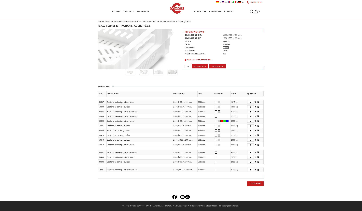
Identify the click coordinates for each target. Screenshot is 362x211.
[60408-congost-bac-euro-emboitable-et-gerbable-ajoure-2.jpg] (158, 72)
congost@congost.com (229, 206)
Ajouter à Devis (200, 66)
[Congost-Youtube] (187, 196)
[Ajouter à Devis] (255, 102)
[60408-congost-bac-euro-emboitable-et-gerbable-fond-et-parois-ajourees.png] (130, 72)
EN (225, 2)
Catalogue (215, 11)
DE (242, 2)
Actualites (200, 11)
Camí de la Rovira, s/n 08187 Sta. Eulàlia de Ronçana (167, 206)
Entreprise (143, 11)
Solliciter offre (217, 66)
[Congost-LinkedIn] (182, 196)
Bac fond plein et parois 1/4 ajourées (122, 111)
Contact (229, 11)
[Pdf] (258, 102)
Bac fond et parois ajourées (179, 21)
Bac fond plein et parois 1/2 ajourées (122, 116)
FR (231, 2)
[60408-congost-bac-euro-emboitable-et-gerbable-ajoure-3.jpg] (172, 72)
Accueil (116, 11)
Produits (129, 11)
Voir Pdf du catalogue (198, 60)
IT (237, 2)
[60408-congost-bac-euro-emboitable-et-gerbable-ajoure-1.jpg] (144, 72)
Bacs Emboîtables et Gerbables (128, 21)
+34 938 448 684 (256, 2)
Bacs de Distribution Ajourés (154, 21)
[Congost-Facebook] (174, 196)
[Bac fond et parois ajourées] (138, 49)
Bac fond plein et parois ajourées (120, 102)
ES (220, 2)
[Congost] (177, 8)
